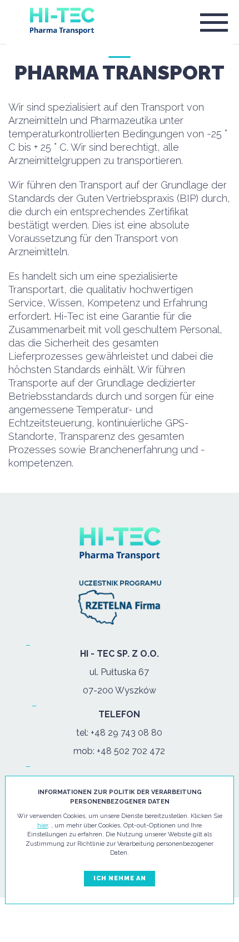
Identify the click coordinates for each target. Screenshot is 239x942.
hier (42, 825)
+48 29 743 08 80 (126, 732)
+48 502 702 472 (131, 751)
